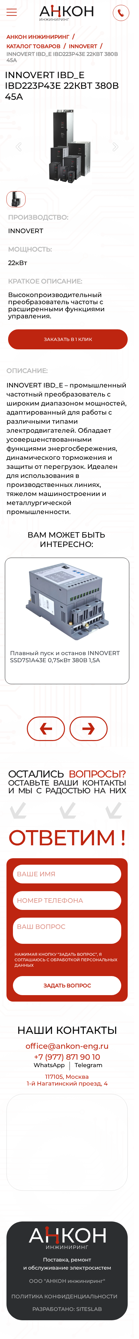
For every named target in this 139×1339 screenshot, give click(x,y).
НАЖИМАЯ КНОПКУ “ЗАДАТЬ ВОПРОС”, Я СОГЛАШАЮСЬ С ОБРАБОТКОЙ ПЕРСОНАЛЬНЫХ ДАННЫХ (66, 960)
